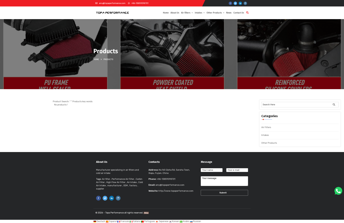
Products (108, 59)
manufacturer (114, 185)
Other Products (214, 12)
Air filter (106, 179)
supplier (100, 188)
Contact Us (238, 12)
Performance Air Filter (123, 179)
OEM (125, 185)
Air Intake (132, 182)
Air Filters (186, 12)
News (229, 12)
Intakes (199, 12)
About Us (175, 12)
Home (166, 12)
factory (133, 185)
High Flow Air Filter (115, 182)
